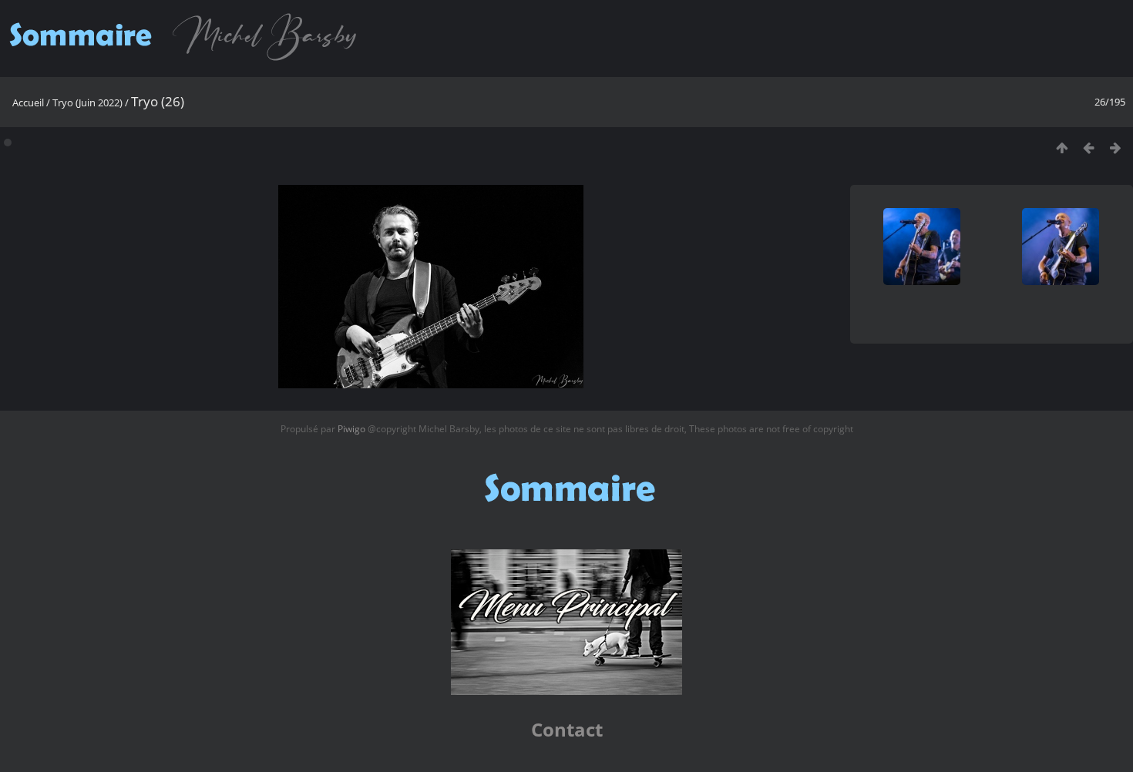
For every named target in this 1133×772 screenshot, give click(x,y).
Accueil (28, 102)
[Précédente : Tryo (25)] (1088, 147)
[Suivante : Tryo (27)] (1115, 147)
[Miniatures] (1061, 147)
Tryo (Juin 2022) (87, 102)
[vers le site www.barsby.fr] (566, 691)
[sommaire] (187, 60)
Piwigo (351, 428)
